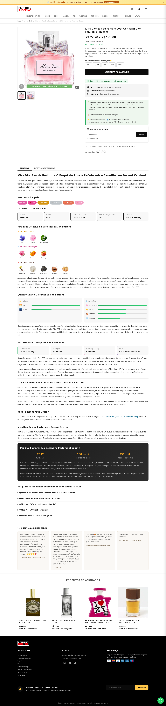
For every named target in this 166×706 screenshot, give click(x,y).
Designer (47, 16)
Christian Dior (33, 21)
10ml (120, 65)
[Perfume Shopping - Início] (25, 9)
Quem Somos (22, 655)
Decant (118, 146)
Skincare (128, 16)
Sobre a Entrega (23, 667)
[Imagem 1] (22, 95)
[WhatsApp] (98, 152)
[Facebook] (70, 663)
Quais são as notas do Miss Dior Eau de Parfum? (40, 498)
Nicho (56, 16)
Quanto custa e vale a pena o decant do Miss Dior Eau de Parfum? (47, 493)
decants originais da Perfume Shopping (121, 416)
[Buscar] (139, 9)
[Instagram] (64, 663)
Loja (25, 21)
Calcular (141, 134)
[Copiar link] (104, 152)
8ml (112, 65)
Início (19, 21)
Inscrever (142, 688)
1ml (88, 65)
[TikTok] (75, 663)
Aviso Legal (21, 675)
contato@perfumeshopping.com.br (74, 655)
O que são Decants (24, 658)
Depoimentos (116, 16)
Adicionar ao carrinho (117, 72)
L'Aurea (137, 16)
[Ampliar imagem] (21, 86)
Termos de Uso (23, 672)
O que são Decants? (33, 16)
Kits (73, 16)
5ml (104, 65)
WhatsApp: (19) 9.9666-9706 (71, 658)
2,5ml (97, 65)
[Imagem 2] (31, 95)
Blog (19, 664)
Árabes (65, 16)
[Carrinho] (146, 9)
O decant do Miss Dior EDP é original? (35, 515)
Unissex (104, 16)
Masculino (83, 16)
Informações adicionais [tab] (44, 168)
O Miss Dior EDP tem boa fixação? (33, 510)
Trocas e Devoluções (25, 670)
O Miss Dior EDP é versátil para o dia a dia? (37, 504)
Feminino (94, 16)
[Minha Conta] (132, 9)
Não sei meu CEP (92, 138)
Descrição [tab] (24, 168)
